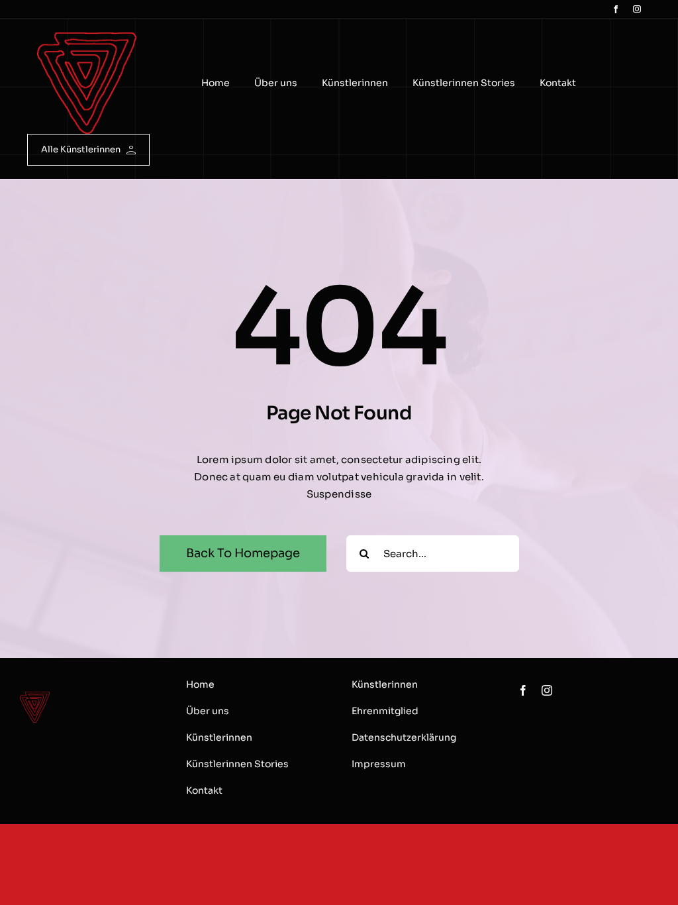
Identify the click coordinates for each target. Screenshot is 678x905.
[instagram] (637, 9)
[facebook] (616, 9)
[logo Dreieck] (86, 37)
